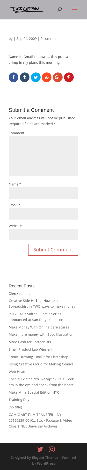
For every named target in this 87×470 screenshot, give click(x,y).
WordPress (46, 463)
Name (15, 184)
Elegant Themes (45, 457)
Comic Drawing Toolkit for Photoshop (38, 357)
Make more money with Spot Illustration (41, 334)
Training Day (19, 399)
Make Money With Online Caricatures (39, 327)
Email (15, 205)
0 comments (50, 38)
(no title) (15, 407)
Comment (16, 133)
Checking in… (19, 293)
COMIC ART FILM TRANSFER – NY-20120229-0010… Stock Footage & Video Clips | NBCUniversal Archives (40, 420)
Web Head (17, 371)
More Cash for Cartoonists (30, 342)
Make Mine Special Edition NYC (34, 392)
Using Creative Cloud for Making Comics (41, 364)
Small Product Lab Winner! (30, 349)
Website (15, 225)
